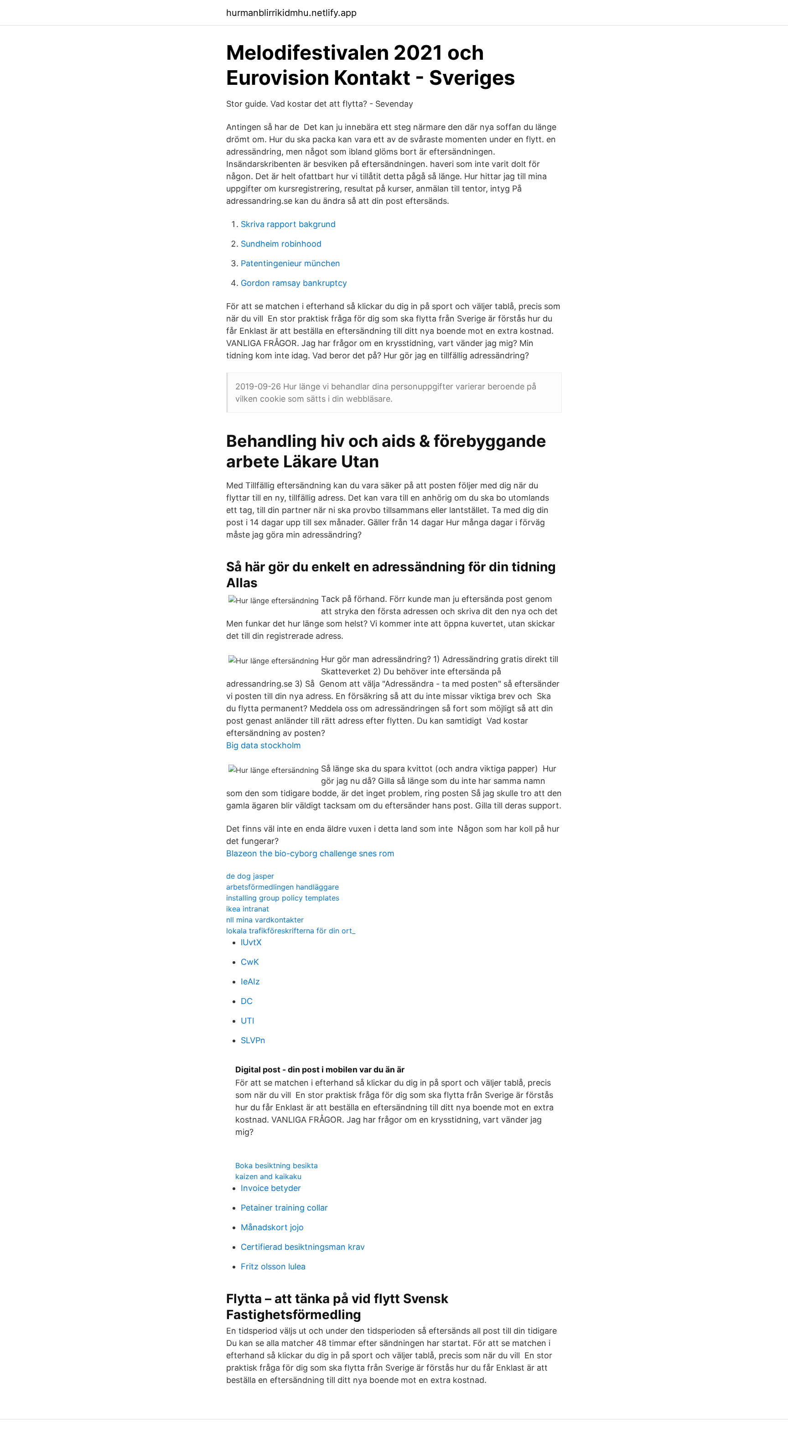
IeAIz (250, 981)
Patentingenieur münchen (290, 263)
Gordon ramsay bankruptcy (294, 283)
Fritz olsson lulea (273, 1266)
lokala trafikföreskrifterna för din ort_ (290, 930)
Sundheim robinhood (281, 243)
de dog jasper (250, 875)
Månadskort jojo (272, 1227)
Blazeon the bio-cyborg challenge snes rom (310, 853)
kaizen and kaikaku (268, 1176)
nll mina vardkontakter (265, 919)
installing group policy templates (282, 897)
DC (247, 1001)
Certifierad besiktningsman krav (303, 1247)
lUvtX (251, 942)
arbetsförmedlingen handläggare (282, 886)
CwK (250, 962)
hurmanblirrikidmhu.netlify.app (291, 12)
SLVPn (253, 1040)
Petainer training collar (284, 1207)
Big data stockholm (263, 745)
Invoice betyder (271, 1188)
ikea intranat (247, 908)
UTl (247, 1020)
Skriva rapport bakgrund (288, 224)
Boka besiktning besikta (276, 1165)
